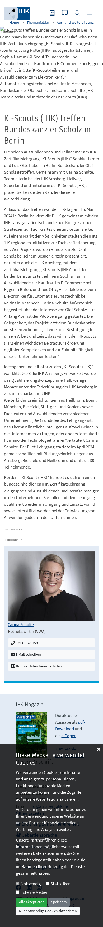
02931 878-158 (26, 643)
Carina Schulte (21, 625)
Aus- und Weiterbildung (75, 22)
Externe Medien (35, 892)
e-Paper (68, 736)
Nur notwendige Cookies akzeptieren (48, 910)
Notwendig (31, 884)
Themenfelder (38, 22)
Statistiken (60, 884)
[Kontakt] (65, 13)
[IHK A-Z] (53, 13)
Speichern (59, 901)
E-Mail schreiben (28, 654)
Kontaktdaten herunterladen (38, 666)
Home (14, 22)
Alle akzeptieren (31, 901)
